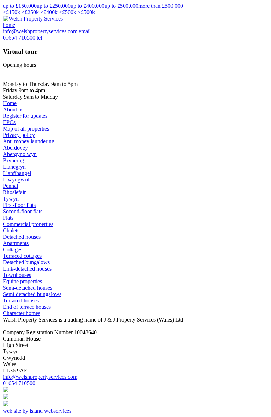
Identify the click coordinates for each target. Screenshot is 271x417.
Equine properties (22, 281)
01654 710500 (19, 38)
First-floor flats (19, 205)
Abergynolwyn (20, 154)
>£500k (86, 12)
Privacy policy (19, 135)
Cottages (12, 250)
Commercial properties (28, 224)
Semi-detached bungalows (32, 294)
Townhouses (17, 275)
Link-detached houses (27, 269)
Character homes (21, 313)
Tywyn (11, 199)
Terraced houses (21, 300)
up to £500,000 (121, 6)
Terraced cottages (22, 256)
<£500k (67, 12)
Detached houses (22, 237)
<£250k (30, 12)
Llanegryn (14, 167)
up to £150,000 (20, 6)
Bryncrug (13, 160)
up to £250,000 (54, 6)
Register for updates (25, 116)
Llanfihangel (17, 173)
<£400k (49, 12)
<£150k (11, 12)
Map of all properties (26, 129)
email (85, 31)
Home (10, 103)
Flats (8, 218)
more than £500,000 (160, 6)
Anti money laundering (28, 141)
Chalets (11, 230)
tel (39, 38)
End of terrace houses (27, 307)
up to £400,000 (87, 6)
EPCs (9, 122)
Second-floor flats (22, 211)
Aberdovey (15, 148)
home (9, 25)
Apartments (16, 243)
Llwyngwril (16, 179)
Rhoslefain (15, 192)
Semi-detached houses (27, 288)
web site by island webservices (37, 411)
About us (13, 109)
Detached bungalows (26, 262)
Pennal (10, 186)
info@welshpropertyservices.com (40, 31)
